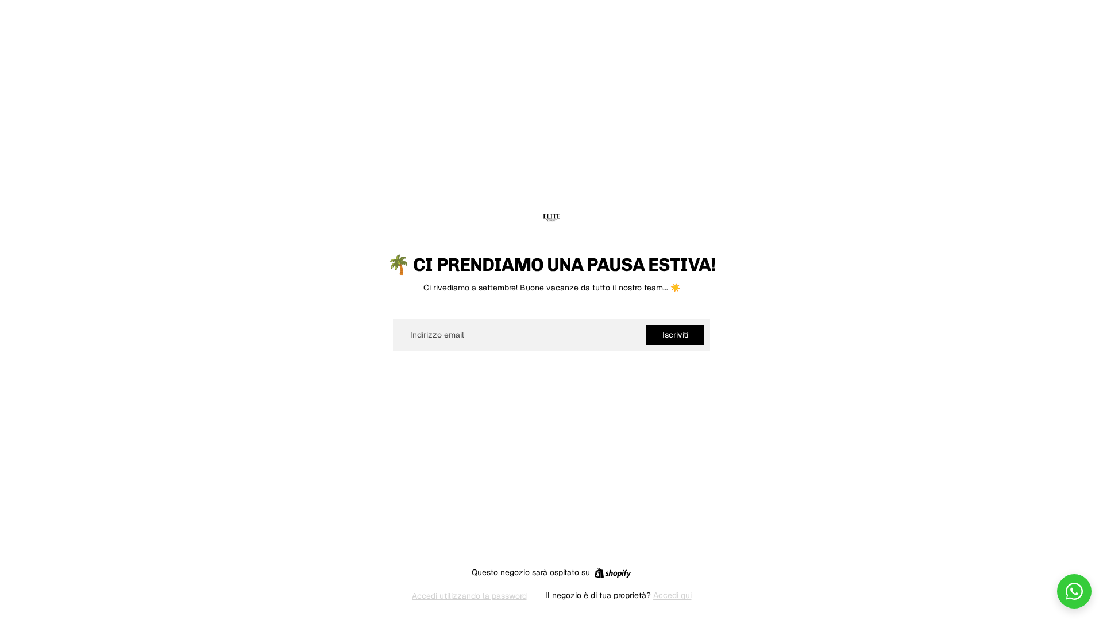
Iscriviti (675, 335)
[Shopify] (613, 573)
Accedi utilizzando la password (469, 596)
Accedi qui (672, 595)
